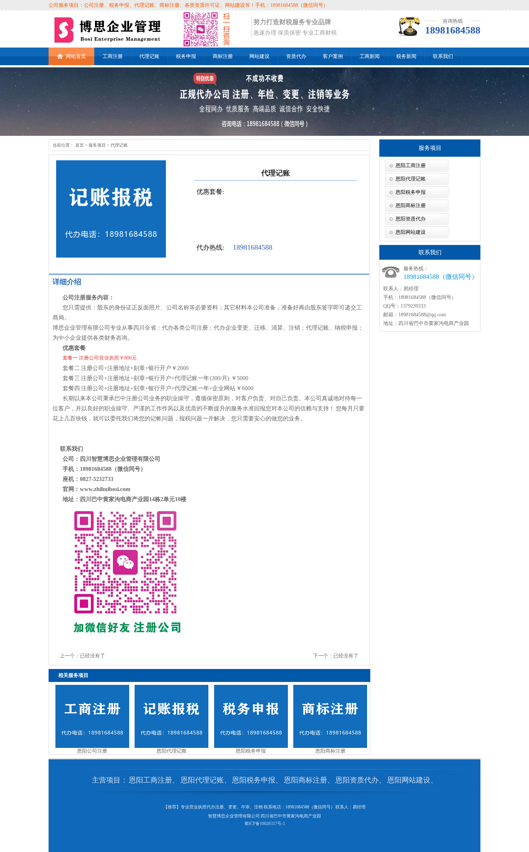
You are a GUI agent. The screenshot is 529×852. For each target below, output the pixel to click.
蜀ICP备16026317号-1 (264, 823)
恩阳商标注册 (410, 205)
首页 (79, 145)
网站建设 (259, 56)
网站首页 (76, 56)
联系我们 (443, 56)
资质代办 (296, 56)
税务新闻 (406, 56)
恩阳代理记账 (410, 179)
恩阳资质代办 (410, 219)
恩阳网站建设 (410, 232)
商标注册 (223, 56)
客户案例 (333, 56)
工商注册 (113, 56)
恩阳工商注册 (410, 165)
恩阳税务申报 (410, 192)
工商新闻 (370, 56)
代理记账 (149, 56)
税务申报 (186, 56)
